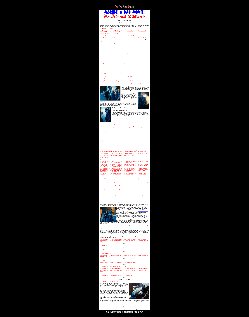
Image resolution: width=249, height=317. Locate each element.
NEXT (124, 306)
